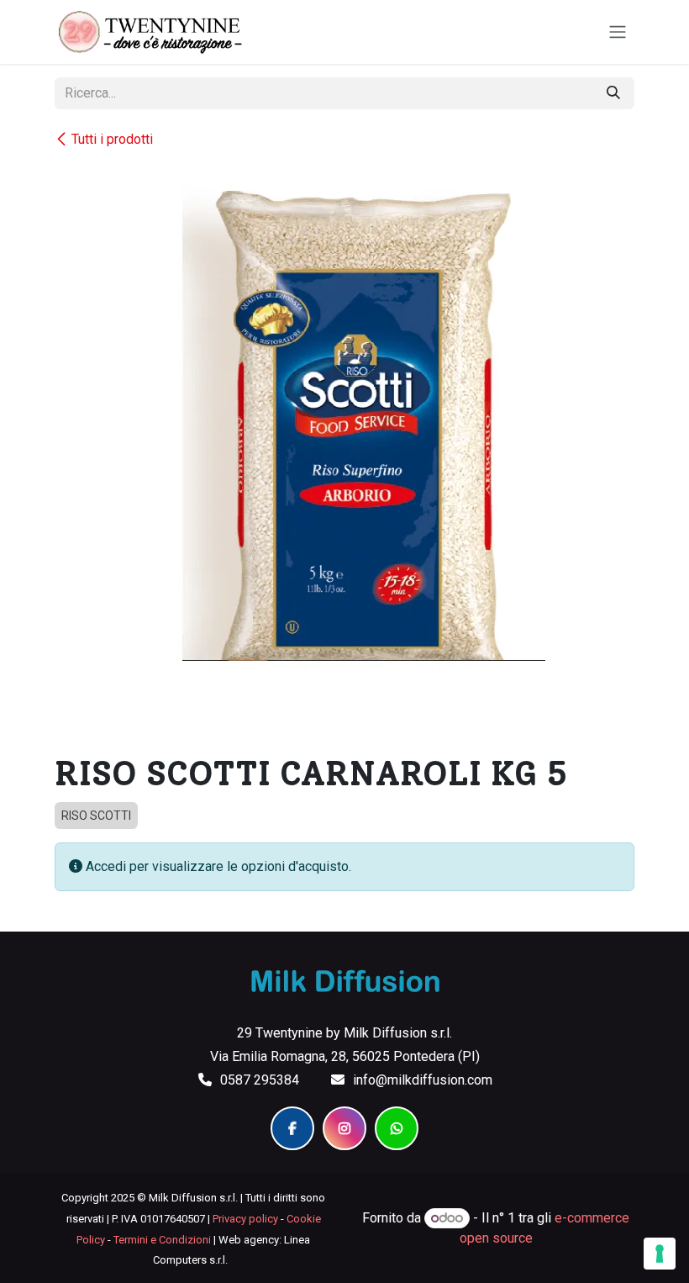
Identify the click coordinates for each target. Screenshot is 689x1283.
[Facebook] (292, 1128)
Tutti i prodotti (112, 139)
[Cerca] (613, 93)
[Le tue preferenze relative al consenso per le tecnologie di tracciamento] (660, 1254)
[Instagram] (344, 1128)
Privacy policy (245, 1218)
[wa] (396, 1128)
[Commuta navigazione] (617, 32)
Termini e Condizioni (162, 1239)
